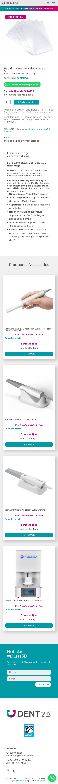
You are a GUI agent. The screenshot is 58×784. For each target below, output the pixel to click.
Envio (7, 137)
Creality (32, 129)
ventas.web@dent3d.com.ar (19, 755)
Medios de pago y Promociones (21, 141)
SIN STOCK (29, 354)
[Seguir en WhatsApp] (13, 770)
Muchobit (42, 781)
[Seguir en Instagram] (8, 770)
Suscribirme (43, 684)
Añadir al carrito (26, 102)
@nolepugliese (22, 781)
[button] (52, 778)
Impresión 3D (43, 129)
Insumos (8, 131)
